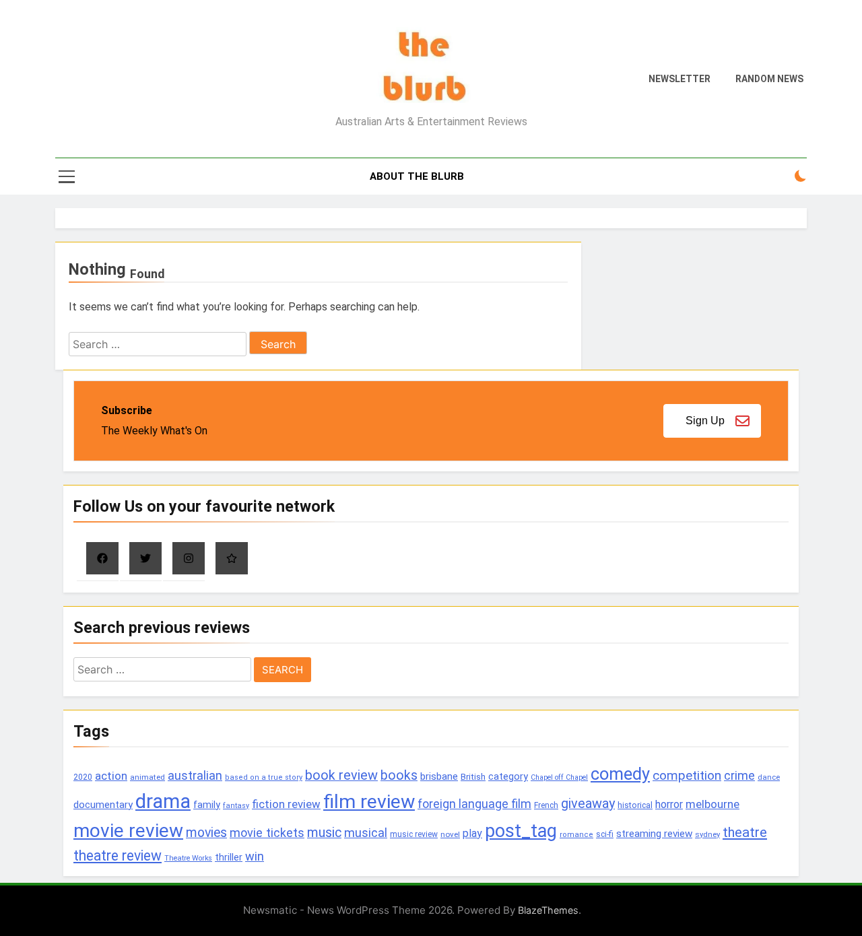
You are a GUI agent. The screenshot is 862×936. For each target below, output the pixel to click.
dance (769, 777)
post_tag (521, 831)
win (254, 856)
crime (739, 775)
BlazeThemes (548, 910)
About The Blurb (417, 176)
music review (414, 834)
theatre (745, 832)
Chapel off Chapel (559, 777)
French (546, 805)
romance (576, 834)
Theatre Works (188, 858)
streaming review (654, 834)
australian (195, 775)
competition (687, 775)
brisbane (439, 776)
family (206, 805)
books (399, 775)
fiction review (286, 804)
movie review (128, 831)
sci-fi (605, 834)
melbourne (712, 804)
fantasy (236, 805)
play (472, 833)
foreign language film (474, 804)
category (508, 776)
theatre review (117, 855)
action (111, 775)
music (324, 832)
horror (669, 804)
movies (206, 832)
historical (635, 805)
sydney (707, 834)
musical (365, 833)
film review (369, 802)
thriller (228, 857)
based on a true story (263, 777)
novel (450, 834)
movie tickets (267, 833)
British (473, 777)
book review (341, 775)
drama (163, 801)
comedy (620, 774)
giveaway (588, 803)
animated (147, 777)
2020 (82, 777)
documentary (103, 805)
